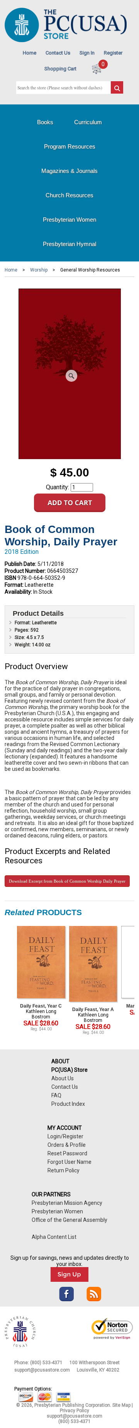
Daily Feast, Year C (41, 1006)
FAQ (56, 1095)
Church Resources (69, 195)
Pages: (23, 630)
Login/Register (65, 1136)
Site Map (121, 1405)
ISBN (10, 578)
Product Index (68, 1104)
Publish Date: (20, 564)
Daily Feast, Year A (93, 1009)
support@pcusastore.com (42, 1370)
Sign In (87, 53)
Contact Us (58, 53)
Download (67, 881)
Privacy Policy (74, 1410)
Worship (38, 270)
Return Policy (63, 1170)
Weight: (23, 644)
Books (45, 122)
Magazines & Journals (69, 170)
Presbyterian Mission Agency (67, 1203)
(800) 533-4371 (46, 1362)
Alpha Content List (54, 1237)
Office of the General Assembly (69, 1220)
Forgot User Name (69, 1162)
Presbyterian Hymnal (69, 244)
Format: (14, 585)
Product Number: (25, 571)
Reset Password (67, 1153)
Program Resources (69, 146)
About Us (62, 1078)
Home (29, 53)
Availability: (18, 592)
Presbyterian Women (69, 219)
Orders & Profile (66, 1145)
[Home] (66, 40)
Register (113, 53)
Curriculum (88, 122)
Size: (20, 637)
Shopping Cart (60, 69)
